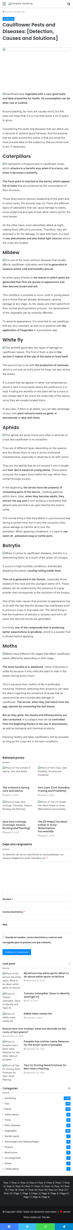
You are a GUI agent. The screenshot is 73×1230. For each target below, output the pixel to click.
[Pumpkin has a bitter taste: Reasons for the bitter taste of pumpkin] (12, 1050)
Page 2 (26, 1193)
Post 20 (53, 1189)
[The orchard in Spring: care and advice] (19, 775)
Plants (8, 1109)
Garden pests (12, 1136)
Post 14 (59, 1186)
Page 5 (54, 1193)
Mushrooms (11, 1152)
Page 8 (36, 1197)
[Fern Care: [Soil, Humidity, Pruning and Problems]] (54, 775)
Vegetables (11, 1130)
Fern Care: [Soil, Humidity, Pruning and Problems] (54, 789)
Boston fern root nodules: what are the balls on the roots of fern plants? (34, 1030)
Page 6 (64, 1193)
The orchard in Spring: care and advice (16, 789)
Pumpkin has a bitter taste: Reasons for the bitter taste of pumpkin (46, 1043)
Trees (8, 1120)
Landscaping (12, 1168)
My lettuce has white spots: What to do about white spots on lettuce (46, 975)
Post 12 (39, 1186)
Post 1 (7, 1182)
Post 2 (15, 1182)
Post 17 (23, 1189)
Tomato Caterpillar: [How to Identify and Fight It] (47, 995)
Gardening (18, 11)
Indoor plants (12, 1114)
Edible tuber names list (38, 1013)
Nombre (8, 899)
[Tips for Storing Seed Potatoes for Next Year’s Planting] (12, 1073)
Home (8, 11)
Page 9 (45, 1197)
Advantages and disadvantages (22, 1141)
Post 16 (13, 1189)
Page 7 (27, 1197)
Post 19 (43, 1189)
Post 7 (59, 1182)
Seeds (8, 1163)
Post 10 (20, 1186)
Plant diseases (12, 1125)
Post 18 (33, 1189)
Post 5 (42, 1182)
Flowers (9, 1147)
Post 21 (63, 1189)
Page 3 (36, 1193)
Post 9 (10, 1186)
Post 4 (33, 1182)
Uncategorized (13, 1158)
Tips (7, 1103)
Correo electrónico (14, 911)
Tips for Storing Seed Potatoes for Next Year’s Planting (45, 1067)
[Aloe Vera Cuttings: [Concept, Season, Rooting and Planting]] (19, 809)
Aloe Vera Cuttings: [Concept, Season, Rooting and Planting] (16, 825)
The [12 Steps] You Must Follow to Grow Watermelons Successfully (52, 826)
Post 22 (8, 1193)
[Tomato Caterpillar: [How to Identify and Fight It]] (12, 1001)
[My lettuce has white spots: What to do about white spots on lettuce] (12, 981)
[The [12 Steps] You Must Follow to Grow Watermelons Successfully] (54, 809)
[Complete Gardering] (20, 3)
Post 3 (24, 1182)
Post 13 (49, 1186)
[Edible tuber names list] (12, 1018)
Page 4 (45, 1193)
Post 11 (29, 1186)
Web (5, 924)
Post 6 (50, 1182)
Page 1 (17, 1193)
